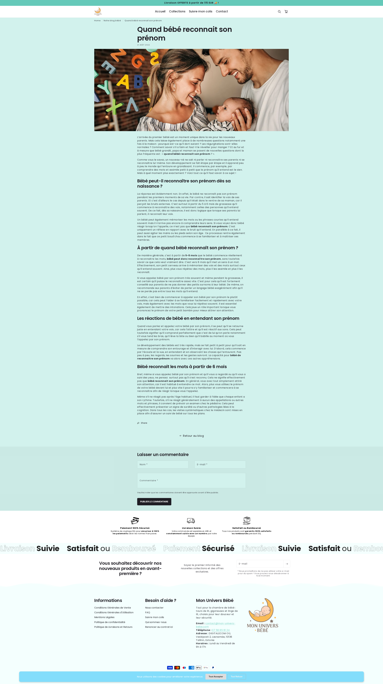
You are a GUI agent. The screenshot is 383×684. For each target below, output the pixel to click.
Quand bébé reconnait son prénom (143, 20)
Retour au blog (193, 436)
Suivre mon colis (154, 617)
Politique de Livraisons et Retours (113, 627)
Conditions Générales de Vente (112, 607)
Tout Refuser (237, 676)
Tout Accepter (216, 676)
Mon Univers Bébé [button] (214, 600)
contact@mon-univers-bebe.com (215, 625)
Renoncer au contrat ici (159, 627)
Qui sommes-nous (156, 622)
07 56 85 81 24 (221, 630)
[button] (279, 11)
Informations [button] (108, 600)
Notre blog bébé (112, 20)
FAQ (147, 612)
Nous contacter (154, 607)
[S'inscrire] (287, 564)
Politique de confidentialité (109, 622)
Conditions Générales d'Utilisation (113, 612)
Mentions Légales (104, 617)
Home (97, 20)
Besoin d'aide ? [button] (160, 600)
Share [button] (144, 422)
